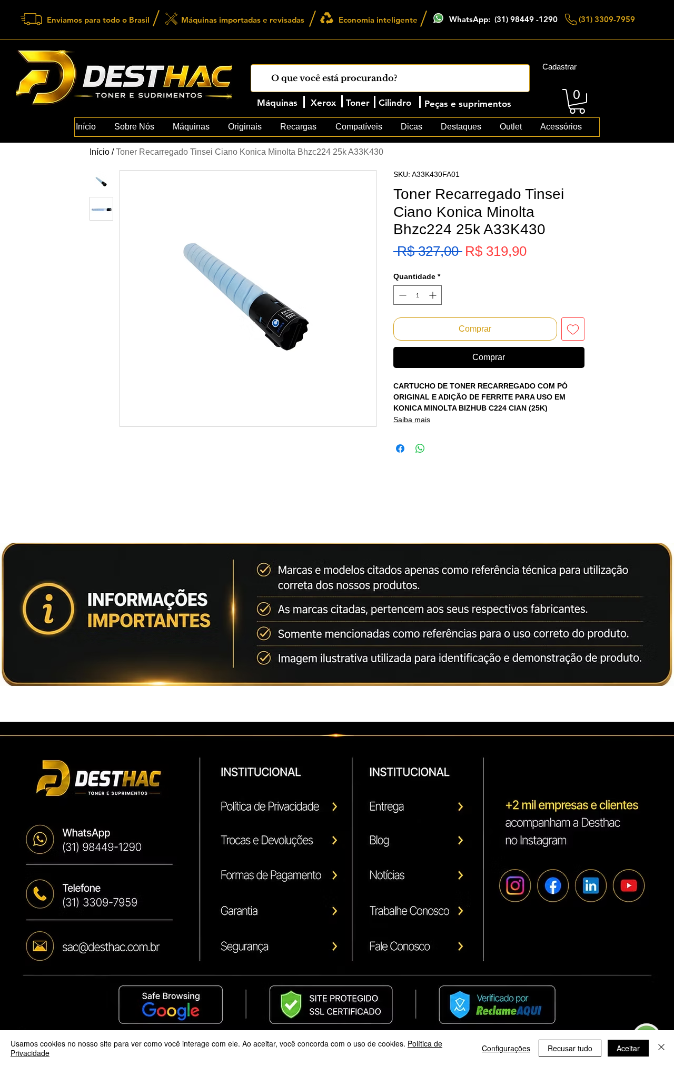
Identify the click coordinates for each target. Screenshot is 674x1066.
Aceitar (628, 1048)
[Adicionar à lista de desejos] (572, 329)
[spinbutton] (417, 295)
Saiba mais (411, 419)
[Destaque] (276, 809)
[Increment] (433, 295)
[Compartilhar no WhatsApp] (420, 448)
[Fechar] (661, 1048)
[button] (577, 101)
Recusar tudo (570, 1048)
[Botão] (104, 946)
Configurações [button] (506, 1048)
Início (100, 151)
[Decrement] (401, 295)
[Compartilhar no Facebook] (400, 448)
